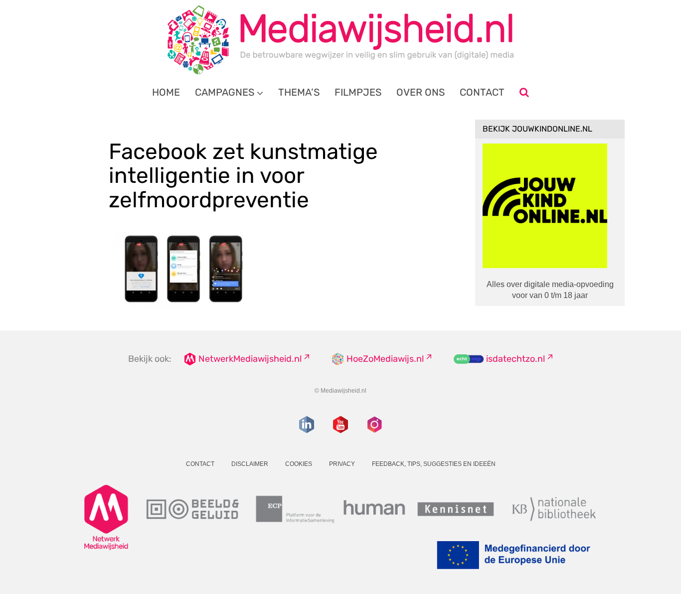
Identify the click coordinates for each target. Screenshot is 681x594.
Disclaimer (249, 463)
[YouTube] (340, 424)
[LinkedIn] (306, 424)
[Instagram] (374, 424)
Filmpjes (358, 92)
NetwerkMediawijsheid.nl (250, 358)
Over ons (420, 92)
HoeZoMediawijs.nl (385, 358)
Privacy (342, 463)
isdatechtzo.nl (515, 358)
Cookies (298, 463)
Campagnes (224, 92)
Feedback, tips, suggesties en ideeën (434, 463)
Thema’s (299, 92)
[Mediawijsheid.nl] (340, 40)
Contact (482, 92)
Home (166, 92)
